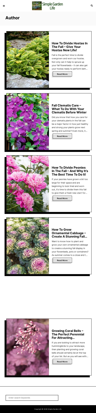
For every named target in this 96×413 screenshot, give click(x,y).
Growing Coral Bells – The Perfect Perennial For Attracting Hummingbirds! (68, 336)
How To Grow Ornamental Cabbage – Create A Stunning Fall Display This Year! (69, 235)
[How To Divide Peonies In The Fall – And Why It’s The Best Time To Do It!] (28, 184)
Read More (64, 75)
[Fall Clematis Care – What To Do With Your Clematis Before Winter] (28, 121)
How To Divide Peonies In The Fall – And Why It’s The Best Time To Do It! (70, 171)
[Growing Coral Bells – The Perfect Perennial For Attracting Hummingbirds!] (28, 347)
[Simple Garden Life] (48, 5)
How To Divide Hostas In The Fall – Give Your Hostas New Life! (70, 46)
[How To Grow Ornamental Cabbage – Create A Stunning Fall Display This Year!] (28, 246)
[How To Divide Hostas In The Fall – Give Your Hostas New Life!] (28, 59)
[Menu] (4, 6)
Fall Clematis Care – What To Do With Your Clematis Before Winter (69, 109)
